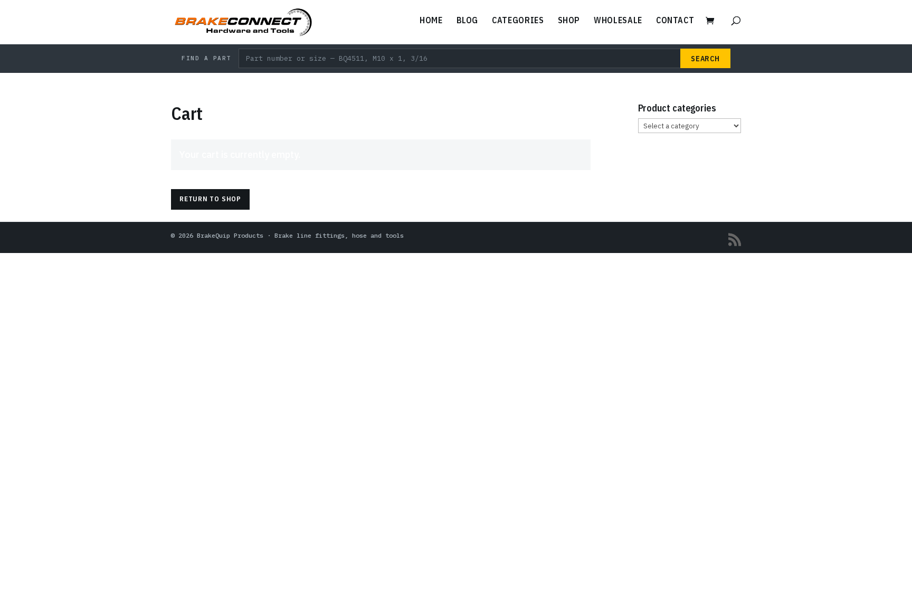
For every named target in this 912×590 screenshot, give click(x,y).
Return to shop (210, 198)
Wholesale (618, 20)
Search (705, 58)
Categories (518, 20)
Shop (569, 20)
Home (431, 20)
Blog (468, 20)
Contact (675, 20)
